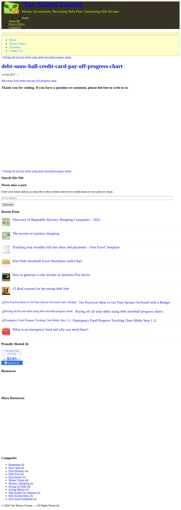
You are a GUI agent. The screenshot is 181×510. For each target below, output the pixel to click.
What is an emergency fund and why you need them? (50, 329)
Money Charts (16, 480)
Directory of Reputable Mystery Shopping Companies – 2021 (57, 220)
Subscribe (8, 204)
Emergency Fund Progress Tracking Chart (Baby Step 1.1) (114, 320)
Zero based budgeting (20, 498)
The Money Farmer (53, 4)
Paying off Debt (17, 486)
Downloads (14, 477)
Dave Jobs (14, 467)
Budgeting (14, 464)
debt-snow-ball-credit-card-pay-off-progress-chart (62, 66)
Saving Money (16, 489)
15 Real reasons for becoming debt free (41, 288)
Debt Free (14, 474)
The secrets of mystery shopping (36, 233)
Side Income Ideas (18, 495)
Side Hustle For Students (22, 492)
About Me (14, 20)
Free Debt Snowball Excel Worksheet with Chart (47, 261)
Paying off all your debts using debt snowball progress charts (37, 57)
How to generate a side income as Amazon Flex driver (51, 275)
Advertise (14, 47)
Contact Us (14, 27)
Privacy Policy (16, 24)
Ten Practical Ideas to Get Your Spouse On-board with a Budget (124, 302)
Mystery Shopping (18, 483)
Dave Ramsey (16, 471)
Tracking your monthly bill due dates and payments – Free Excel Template (66, 247)
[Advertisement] (42, 33)
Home (25, 17)
